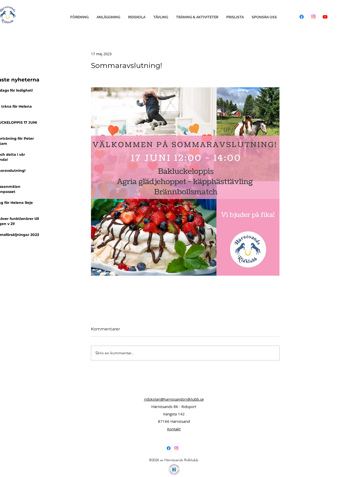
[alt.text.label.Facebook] (168, 448)
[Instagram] (313, 17)
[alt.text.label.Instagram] (176, 448)
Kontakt (174, 428)
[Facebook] (301, 17)
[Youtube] (325, 17)
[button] (79, 17)
